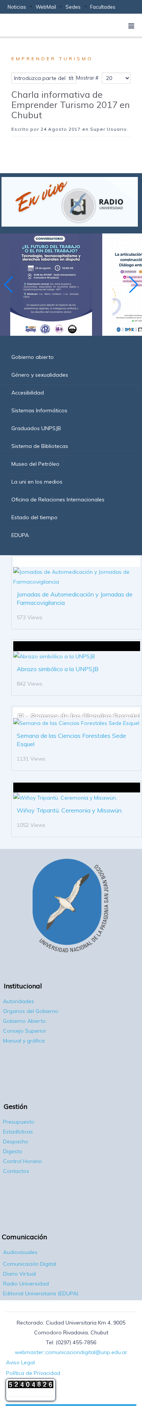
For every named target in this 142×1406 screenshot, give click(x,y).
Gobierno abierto (32, 357)
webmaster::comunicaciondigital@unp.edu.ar (71, 1352)
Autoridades (18, 1001)
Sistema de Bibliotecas (39, 446)
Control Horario (22, 1161)
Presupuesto (18, 1121)
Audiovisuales (20, 1252)
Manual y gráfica (24, 1040)
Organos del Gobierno (30, 1011)
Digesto (12, 1151)
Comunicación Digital (29, 1263)
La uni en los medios (36, 481)
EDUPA (20, 535)
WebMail (46, 7)
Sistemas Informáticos (39, 410)
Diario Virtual (19, 1273)
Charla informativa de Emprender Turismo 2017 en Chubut (70, 105)
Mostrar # (87, 78)
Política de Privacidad (33, 1373)
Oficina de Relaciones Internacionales (58, 499)
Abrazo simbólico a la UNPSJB (57, 669)
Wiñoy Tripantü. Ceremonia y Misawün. (70, 810)
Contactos (16, 1171)
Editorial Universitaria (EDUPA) (40, 1293)
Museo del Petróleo (35, 463)
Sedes (73, 7)
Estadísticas (18, 1131)
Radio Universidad (26, 1283)
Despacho (15, 1141)
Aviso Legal (20, 1362)
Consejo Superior (24, 1030)
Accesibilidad (27, 392)
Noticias (17, 7)
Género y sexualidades (39, 374)
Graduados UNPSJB (36, 428)
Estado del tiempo (34, 517)
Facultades (102, 7)
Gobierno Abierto (24, 1021)
